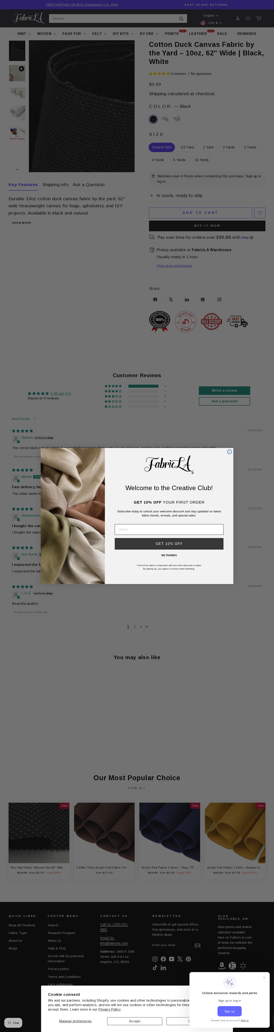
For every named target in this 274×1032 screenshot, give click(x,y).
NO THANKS (169, 555)
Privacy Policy (109, 1009)
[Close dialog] (229, 452)
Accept (134, 1021)
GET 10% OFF (169, 544)
